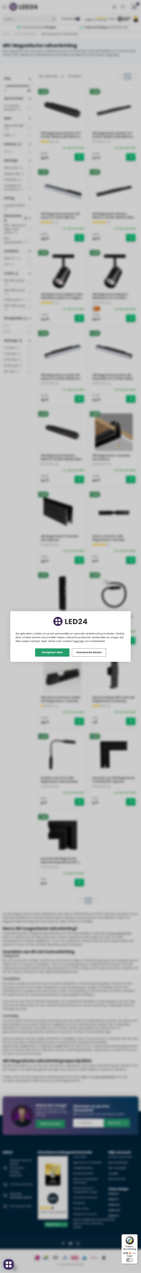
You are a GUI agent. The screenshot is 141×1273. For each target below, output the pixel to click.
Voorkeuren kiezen (89, 652)
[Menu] (135, 1236)
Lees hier (78, 641)
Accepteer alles (52, 652)
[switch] (129, 1260)
